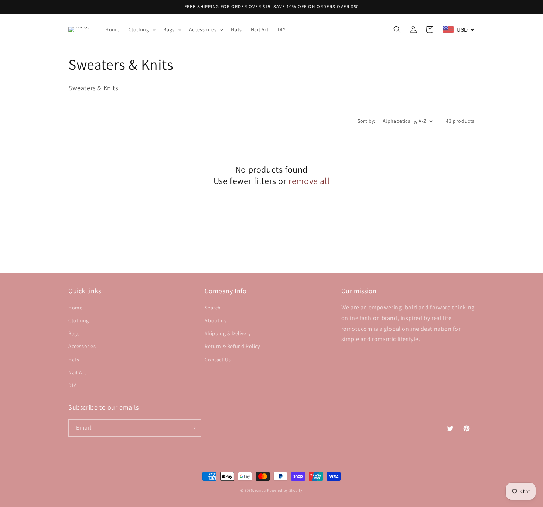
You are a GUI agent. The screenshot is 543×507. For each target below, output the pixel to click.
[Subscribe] (193, 428)
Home (75, 307)
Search (213, 307)
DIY (72, 385)
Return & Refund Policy (232, 346)
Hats (73, 359)
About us (215, 320)
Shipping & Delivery (227, 333)
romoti (260, 490)
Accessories (82, 346)
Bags (73, 333)
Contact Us (218, 359)
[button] (141, 29)
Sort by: (366, 121)
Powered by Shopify (285, 490)
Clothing (78, 320)
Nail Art (77, 372)
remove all (308, 181)
